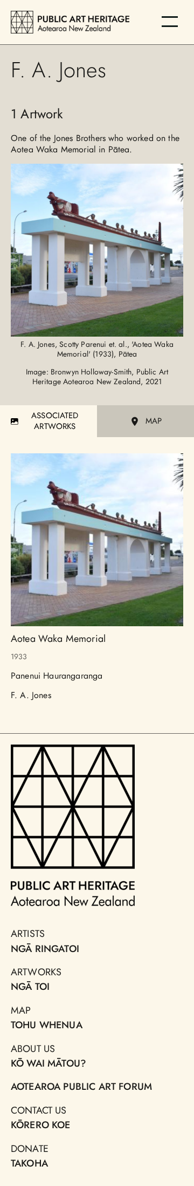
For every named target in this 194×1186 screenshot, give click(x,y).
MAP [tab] (154, 421)
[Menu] (169, 21)
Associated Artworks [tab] (55, 421)
